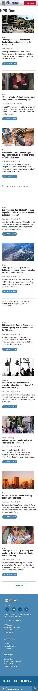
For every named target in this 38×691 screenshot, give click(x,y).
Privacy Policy (8, 632)
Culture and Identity (8, 438)
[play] (3, 688)
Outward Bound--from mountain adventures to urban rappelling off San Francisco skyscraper (18, 385)
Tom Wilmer (6, 49)
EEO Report (8, 625)
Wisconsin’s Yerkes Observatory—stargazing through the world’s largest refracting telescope (18, 155)
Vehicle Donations (10, 646)
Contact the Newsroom (12, 664)
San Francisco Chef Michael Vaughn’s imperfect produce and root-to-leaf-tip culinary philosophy (18, 212)
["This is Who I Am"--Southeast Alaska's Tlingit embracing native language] (18, 81)
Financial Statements (11, 630)
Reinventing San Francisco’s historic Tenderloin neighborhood (17, 441)
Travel (4, 37)
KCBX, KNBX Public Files (12, 627)
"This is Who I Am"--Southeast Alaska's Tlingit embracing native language (18, 98)
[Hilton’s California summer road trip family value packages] (18, 480)
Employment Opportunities (13, 661)
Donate (31, 3)
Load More (19, 586)
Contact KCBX (9, 659)
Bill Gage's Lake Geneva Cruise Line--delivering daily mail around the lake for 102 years (18, 327)
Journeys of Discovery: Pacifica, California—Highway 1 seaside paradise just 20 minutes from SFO (18, 270)
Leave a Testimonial (11, 666)
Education (5, 380)
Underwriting (8, 648)
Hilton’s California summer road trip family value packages (17, 496)
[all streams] (35, 688)
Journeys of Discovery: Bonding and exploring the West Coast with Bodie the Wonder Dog (17, 553)
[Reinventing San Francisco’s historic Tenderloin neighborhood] (18, 424)
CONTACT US (8, 655)
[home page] (10, 600)
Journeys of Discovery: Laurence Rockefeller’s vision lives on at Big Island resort (16, 42)
